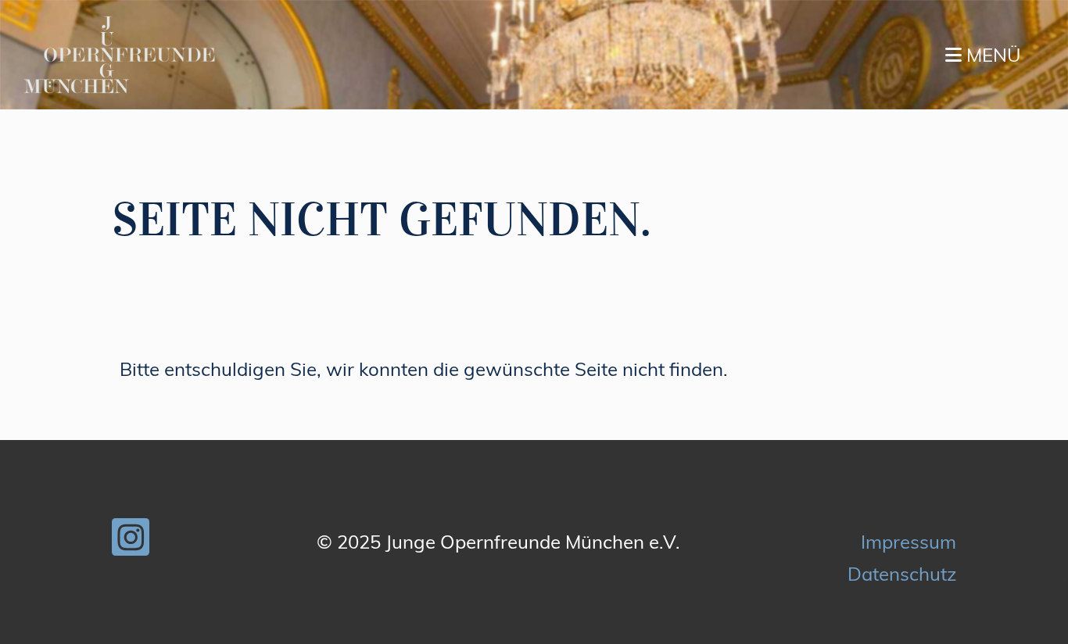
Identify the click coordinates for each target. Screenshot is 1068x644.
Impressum (908, 541)
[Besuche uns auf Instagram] (130, 541)
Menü (991, 54)
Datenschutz (902, 573)
